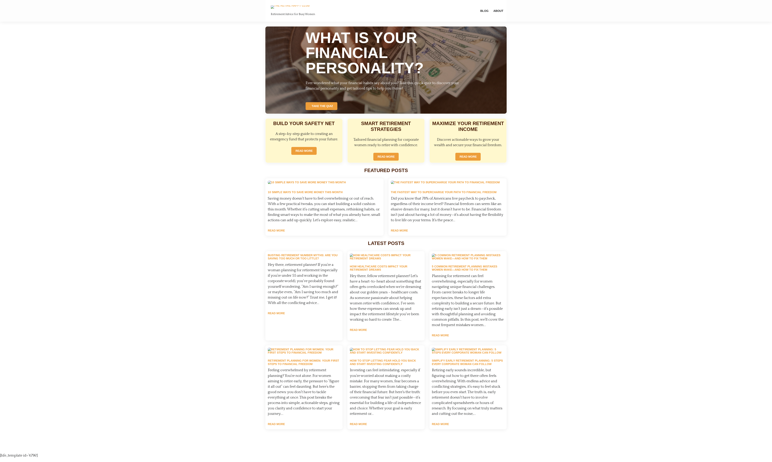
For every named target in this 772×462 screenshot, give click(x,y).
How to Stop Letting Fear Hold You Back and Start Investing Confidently (383, 362)
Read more (276, 230)
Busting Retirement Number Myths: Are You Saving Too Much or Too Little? (303, 257)
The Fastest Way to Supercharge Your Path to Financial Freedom (444, 192)
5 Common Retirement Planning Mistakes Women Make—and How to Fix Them (464, 268)
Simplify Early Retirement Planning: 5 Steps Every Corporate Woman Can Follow (467, 362)
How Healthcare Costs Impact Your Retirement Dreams (378, 268)
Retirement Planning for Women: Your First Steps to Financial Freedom (303, 362)
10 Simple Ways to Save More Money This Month (305, 192)
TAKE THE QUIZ (322, 106)
